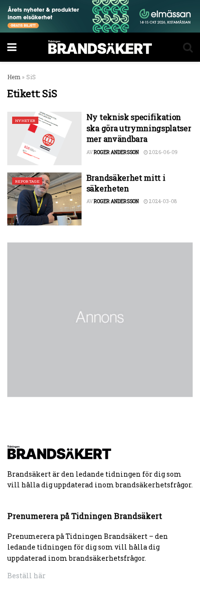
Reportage (27, 181)
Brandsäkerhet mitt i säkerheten (126, 182)
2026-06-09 (163, 152)
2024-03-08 (162, 201)
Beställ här (26, 575)
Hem (13, 77)
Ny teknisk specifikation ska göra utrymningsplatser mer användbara (138, 128)
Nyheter (25, 120)
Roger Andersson (116, 152)
